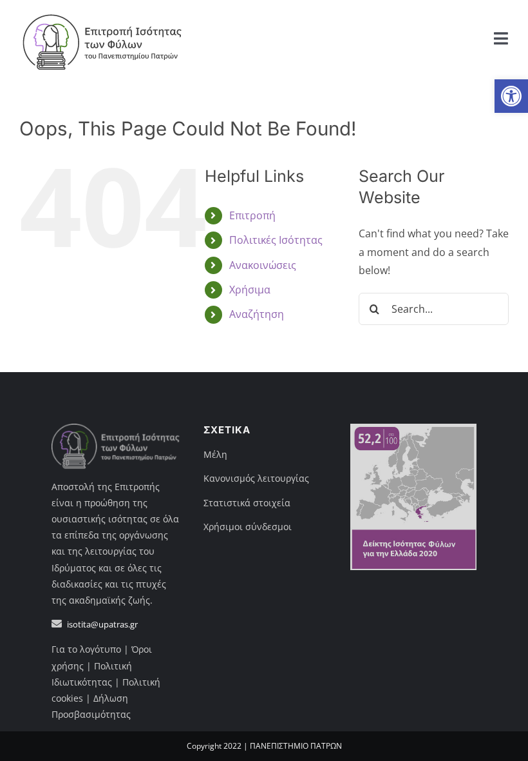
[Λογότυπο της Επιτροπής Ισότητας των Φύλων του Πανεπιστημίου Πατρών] (103, 12)
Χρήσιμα (249, 289)
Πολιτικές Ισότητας (276, 240)
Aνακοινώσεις (262, 265)
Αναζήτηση (256, 314)
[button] (511, 96)
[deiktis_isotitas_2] (413, 429)
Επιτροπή (252, 215)
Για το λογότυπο (86, 649)
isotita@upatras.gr (102, 624)
